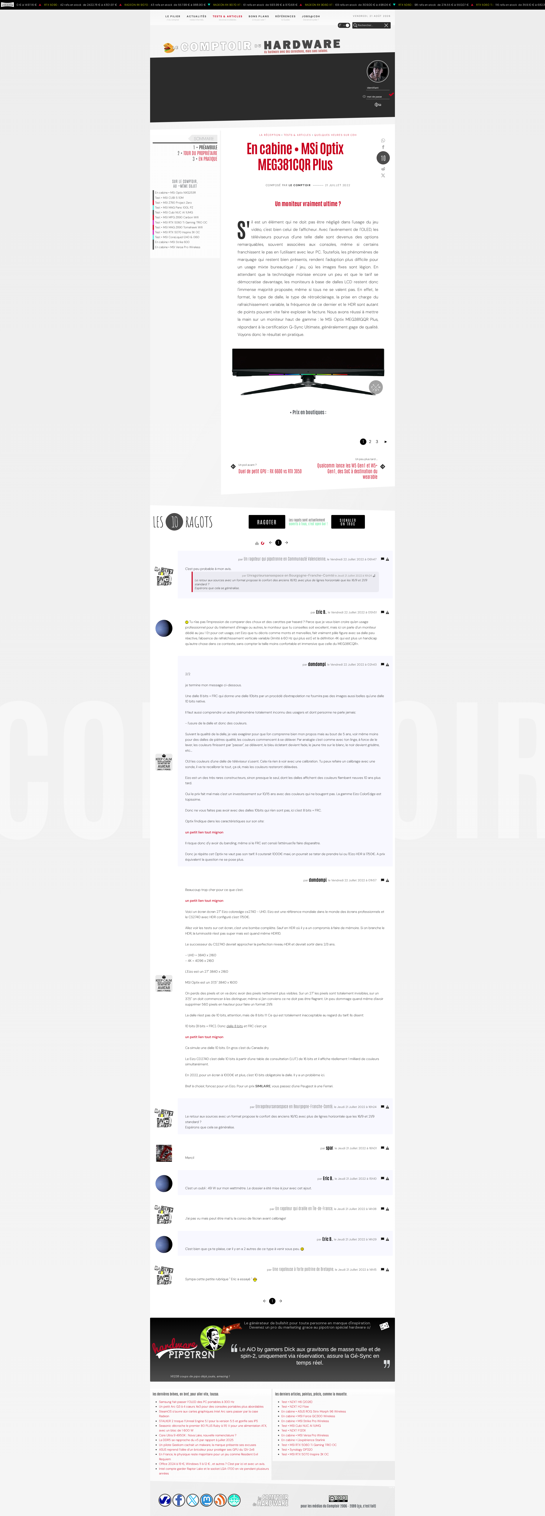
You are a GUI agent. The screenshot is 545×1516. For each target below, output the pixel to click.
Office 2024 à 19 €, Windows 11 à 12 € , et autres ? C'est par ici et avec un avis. (212, 1464)
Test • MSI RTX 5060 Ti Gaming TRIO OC (181, 222)
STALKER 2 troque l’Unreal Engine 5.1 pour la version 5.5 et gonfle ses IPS (208, 1421)
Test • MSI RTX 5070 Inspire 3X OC (177, 232)
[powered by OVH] (165, 1500)
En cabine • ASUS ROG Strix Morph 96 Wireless (313, 1411)
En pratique (208, 158)
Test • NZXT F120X (293, 1430)
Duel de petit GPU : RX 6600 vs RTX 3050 (270, 471)
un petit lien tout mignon (204, 832)
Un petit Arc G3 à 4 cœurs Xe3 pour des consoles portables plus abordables (211, 1406)
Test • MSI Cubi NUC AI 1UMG (174, 212)
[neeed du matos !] (234, 1500)
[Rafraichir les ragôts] (262, 543)
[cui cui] (192, 1500)
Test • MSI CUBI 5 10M (169, 198)
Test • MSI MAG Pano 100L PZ (174, 207)
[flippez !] (206, 1500)
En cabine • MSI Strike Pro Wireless (305, 1421)
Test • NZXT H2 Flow (295, 1406)
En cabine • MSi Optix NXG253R (175, 192)
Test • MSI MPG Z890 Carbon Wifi (177, 217)
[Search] (355, 25)
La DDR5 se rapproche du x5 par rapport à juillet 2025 (196, 1440)
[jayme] (178, 1500)
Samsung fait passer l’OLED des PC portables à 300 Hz (196, 1402)
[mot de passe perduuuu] (378, 107)
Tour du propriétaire (200, 153)
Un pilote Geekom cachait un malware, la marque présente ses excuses (207, 1445)
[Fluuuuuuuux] (220, 1500)
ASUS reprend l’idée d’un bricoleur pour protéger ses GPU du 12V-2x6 (206, 1449)
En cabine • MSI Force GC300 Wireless (308, 1416)
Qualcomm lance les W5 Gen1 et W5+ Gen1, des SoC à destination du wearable (347, 470)
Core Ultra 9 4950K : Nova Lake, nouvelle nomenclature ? (197, 1435)
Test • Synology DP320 (297, 1449)
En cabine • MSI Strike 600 (172, 242)
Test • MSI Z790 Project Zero (173, 202)
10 (383, 158)
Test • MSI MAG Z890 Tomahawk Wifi (179, 227)
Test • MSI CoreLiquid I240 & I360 (177, 237)
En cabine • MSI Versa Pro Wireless (177, 247)
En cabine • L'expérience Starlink (303, 1440)
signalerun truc (348, 522)
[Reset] (386, 25)
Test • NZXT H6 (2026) (296, 1402)
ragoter (267, 521)
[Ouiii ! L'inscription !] (377, 71)
